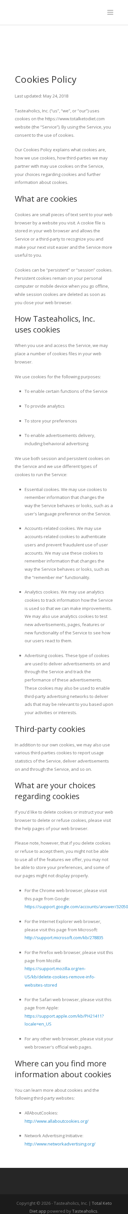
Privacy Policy (91, 1197)
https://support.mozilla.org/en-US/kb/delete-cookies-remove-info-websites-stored (60, 948)
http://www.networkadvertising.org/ (60, 1115)
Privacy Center (56, 1197)
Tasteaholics (84, 1183)
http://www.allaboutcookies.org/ (57, 1093)
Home (28, 1197)
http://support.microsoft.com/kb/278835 (64, 909)
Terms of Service (64, 1206)
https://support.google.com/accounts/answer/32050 (76, 878)
